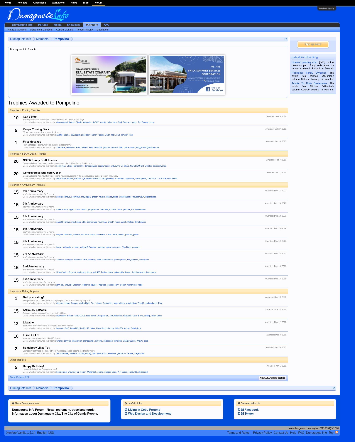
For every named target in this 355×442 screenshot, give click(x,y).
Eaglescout (139, 353)
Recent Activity (85, 29)
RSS (336, 432)
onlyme (59, 234)
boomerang (92, 222)
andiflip (59, 135)
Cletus (69, 166)
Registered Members (41, 29)
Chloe (119, 209)
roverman (102, 222)
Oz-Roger (81, 372)
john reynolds (112, 197)
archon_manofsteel (128, 285)
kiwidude (78, 260)
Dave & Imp (138, 316)
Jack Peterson (124, 122)
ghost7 (95, 197)
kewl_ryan (61, 166)
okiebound (108, 341)
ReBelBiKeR (107, 260)
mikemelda (119, 272)
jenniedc (110, 285)
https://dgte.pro (329, 428)
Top (331, 432)
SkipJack (127, 316)
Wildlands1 (91, 372)
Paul (131, 135)
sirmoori (124, 135)
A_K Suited (87, 178)
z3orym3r (75, 197)
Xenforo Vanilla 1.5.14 (20, 432)
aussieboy (85, 135)
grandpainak (131, 303)
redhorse (70, 147)
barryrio (59, 328)
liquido (84, 209)
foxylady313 (132, 260)
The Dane (60, 147)
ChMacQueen (129, 341)
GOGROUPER (137, 166)
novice (102, 197)
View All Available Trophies (272, 378)
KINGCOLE (80, 316)
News (74, 2)
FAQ (106, 24)
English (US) (45, 432)
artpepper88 (140, 178)
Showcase (73, 24)
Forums (43, 24)
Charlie (79, 122)
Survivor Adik (117, 147)
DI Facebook (249, 409)
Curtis (77, 209)
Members (92, 24)
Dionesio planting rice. (304, 62)
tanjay (101, 135)
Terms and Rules (238, 432)
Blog (86, 2)
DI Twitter (247, 413)
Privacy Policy (262, 432)
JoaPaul (73, 353)
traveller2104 (138, 197)
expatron (136, 247)
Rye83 (141, 303)
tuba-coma (91, 316)
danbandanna (91, 166)
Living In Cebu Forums (143, 409)
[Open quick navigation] (286, 39)
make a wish (129, 147)
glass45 (106, 147)
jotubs (136, 234)
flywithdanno (140, 209)
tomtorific (118, 341)
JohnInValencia (138, 272)
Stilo (84, 222)
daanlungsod (62, 122)
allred (108, 247)
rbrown (77, 178)
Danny (94, 135)
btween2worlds (159, 166)
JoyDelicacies (115, 316)
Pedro (103, 272)
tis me (127, 328)
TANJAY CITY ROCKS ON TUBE (162, 178)
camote (130, 353)
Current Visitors (64, 29)
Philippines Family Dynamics (309, 72)
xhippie (107, 372)
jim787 (96, 122)
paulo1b (59, 222)
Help (293, 432)
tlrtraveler (87, 122)
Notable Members (17, 29)
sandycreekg (108, 178)
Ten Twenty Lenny (146, 122)
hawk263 (74, 328)
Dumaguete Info (22, 24)
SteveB (76, 234)
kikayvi (70, 178)
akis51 (67, 135)
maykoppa (86, 197)
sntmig (103, 122)
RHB (115, 234)
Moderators (103, 29)
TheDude (102, 285)
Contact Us (281, 432)
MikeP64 (119, 328)
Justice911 (108, 303)
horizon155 (79, 166)
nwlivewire (115, 166)
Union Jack (112, 122)
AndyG (140, 341)
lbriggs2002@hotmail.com (147, 147)
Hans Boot (61, 178)
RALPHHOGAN (88, 234)
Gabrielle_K (105, 209)
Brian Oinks (156, 316)
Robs (78, 147)
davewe (98, 341)
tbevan (121, 234)
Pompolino (119, 178)
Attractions (58, 2)
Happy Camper (71, 303)
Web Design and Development (149, 413)
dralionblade (150, 197)
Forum (98, 2)
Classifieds (39, 2)
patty (134, 122)
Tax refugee (96, 303)
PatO (67, 328)
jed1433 (96, 272)
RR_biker (91, 328)
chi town (75, 247)
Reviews (22, 2)
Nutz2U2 (97, 178)
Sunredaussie (125, 197)
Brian (114, 372)
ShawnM (98, 147)
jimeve (72, 122)
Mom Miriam (119, 303)
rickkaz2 (84, 247)
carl (118, 135)
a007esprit (75, 135)
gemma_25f (128, 209)
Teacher (93, 247)
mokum (70, 316)
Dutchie (148, 166)
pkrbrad (59, 197)
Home (8, 2)
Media (57, 24)
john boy (92, 260)
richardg (67, 247)
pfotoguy (101, 247)
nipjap (71, 209)
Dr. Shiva (125, 166)
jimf (117, 285)
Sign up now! (313, 44)
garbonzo (121, 353)
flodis (140, 285)
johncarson (151, 272)
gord (146, 341)
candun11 (133, 372)
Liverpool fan (102, 316)
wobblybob (144, 260)
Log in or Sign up (326, 8)
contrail (81, 353)
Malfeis (85, 147)
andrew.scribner (84, 272)
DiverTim (68, 234)
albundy (59, 303)
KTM (113, 209)
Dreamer (77, 285)
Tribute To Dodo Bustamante (309, 83)
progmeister (93, 209)
